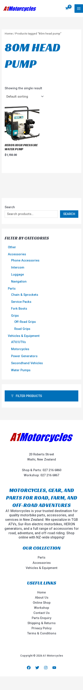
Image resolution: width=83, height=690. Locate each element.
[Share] (28, 680)
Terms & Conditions (41, 633)
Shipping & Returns (41, 623)
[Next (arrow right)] (16, 687)
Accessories (42, 563)
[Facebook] (29, 668)
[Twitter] (37, 668)
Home (9, 33)
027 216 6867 (49, 475)
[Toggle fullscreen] (16, 680)
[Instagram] (46, 668)
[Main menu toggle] (78, 8)
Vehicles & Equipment (41, 568)
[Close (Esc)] (39, 680)
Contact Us (41, 613)
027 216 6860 (52, 470)
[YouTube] (54, 668)
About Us (41, 597)
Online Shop (41, 603)
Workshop (41, 608)
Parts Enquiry (41, 618)
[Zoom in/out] (5, 680)
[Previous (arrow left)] (5, 687)
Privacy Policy (41, 628)
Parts (41, 557)
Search (10, 207)
